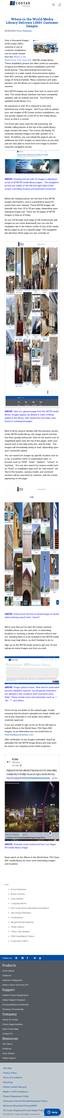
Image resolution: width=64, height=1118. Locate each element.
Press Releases (24, 31)
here (29, 101)
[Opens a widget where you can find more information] (52, 1112)
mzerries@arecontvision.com (19, 734)
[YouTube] (41, 958)
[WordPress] (16, 958)
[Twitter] (35, 958)
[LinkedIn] (22, 958)
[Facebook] (29, 958)
